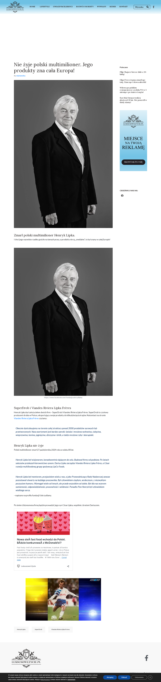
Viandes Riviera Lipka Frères (26, 418)
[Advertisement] (80, 31)
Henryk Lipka (21, 629)
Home (32, 7)
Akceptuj (110, 677)
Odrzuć (124, 677)
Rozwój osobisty (84, 7)
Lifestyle (45, 7)
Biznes (113, 7)
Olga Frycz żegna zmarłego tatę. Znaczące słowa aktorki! (133, 81)
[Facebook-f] (153, 7)
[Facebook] (122, 195)
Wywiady (101, 7)
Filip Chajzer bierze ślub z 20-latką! (133, 73)
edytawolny (20, 76)
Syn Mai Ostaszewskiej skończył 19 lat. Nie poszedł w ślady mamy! (133, 100)
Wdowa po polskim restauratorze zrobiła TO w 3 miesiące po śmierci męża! (133, 89)
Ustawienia (139, 677)
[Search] (147, 7)
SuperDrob (38, 629)
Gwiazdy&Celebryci (63, 7)
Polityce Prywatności (45, 679)
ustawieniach (71, 679)
